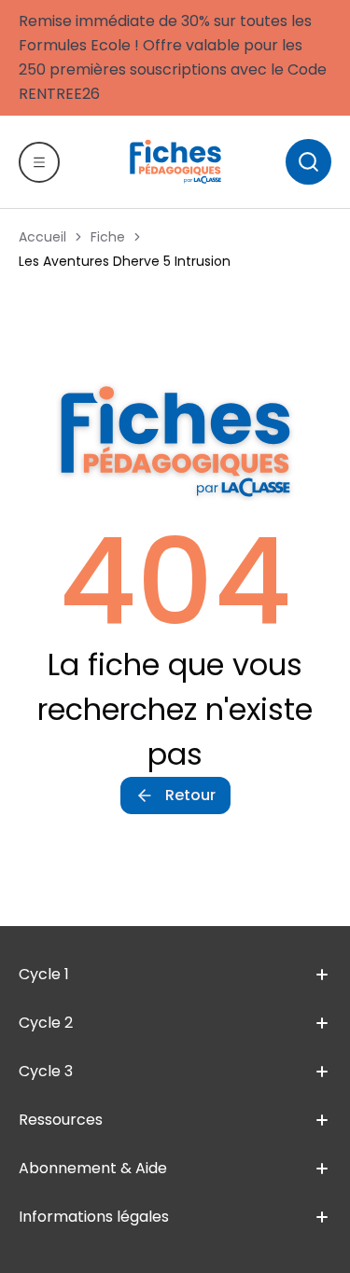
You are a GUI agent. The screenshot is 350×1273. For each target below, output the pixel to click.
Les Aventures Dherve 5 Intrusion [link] (125, 261)
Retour (190, 795)
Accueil (42, 237)
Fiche (108, 237)
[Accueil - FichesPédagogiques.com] (175, 161)
